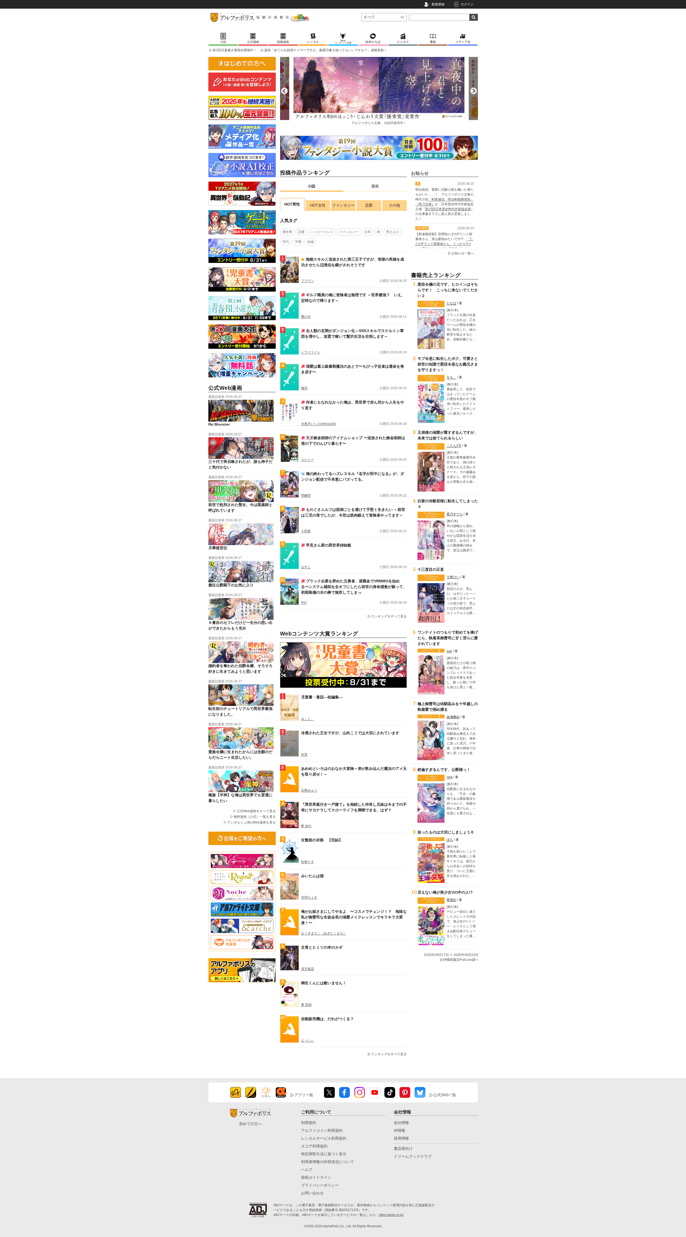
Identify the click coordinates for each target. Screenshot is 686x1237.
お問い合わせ (312, 1193)
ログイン (467, 4)
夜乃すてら (455, 514)
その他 (394, 205)
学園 (298, 242)
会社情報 (401, 1122)
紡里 (304, 754)
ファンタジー (343, 205)
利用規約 (308, 1122)
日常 (367, 232)
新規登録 (438, 4)
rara (450, 777)
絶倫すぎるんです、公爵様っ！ (444, 769)
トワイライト (310, 352)
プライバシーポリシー (320, 1185)
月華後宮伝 (217, 548)
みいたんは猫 (312, 876)
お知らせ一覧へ (462, 253)
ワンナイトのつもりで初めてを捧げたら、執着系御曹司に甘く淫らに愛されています (448, 638)
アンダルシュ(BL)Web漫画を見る (251, 822)
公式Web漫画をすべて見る (256, 811)
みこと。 (307, 719)
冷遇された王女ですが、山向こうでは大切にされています (350, 733)
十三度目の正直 (431, 569)
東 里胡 (306, 1005)
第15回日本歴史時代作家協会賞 (448, 209)
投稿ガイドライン (316, 1177)
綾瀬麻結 (453, 717)
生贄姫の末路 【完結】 (322, 840)
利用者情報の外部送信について (327, 1162)
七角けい (453, 577)
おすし (306, 567)
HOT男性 (292, 204)
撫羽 (304, 388)
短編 (310, 242)
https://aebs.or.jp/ (391, 1215)
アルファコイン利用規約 (322, 1130)
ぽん (450, 840)
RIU (304, 602)
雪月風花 (307, 969)
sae (449, 651)
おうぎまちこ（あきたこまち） (323, 933)
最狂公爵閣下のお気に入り (231, 585)
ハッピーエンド (322, 232)
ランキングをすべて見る (389, 616)
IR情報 (399, 1130)
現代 (285, 242)
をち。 (451, 377)
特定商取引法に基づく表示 (323, 1154)
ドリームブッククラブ (413, 1156)
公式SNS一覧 (444, 1095)
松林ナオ (307, 862)
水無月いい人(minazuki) (318, 424)
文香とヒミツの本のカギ (322, 947)
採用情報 (401, 1138)
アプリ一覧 (303, 1095)
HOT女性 (318, 205)
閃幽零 (306, 495)
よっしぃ (307, 1040)
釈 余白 (306, 826)
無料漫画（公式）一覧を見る (255, 817)
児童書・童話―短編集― (322, 697)
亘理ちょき (309, 897)
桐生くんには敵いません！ (323, 983)
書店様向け (403, 1148)
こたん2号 (454, 445)
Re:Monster (219, 424)
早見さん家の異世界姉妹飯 (328, 545)
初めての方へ (250, 1124)
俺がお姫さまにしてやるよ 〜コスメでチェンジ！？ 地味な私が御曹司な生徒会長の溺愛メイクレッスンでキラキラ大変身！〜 (354, 917)
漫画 (375, 186)
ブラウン (307, 281)
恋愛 (369, 205)
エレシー (307, 460)
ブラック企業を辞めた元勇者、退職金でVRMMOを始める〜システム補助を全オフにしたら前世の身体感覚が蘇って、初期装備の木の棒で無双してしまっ (354, 586)
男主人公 (392, 232)
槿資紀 (451, 900)
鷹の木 (306, 317)
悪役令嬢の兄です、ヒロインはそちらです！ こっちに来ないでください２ (448, 290)
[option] (410, 91)
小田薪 (306, 531)
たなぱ (451, 303)
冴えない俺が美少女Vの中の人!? (445, 892)
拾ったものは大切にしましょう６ (446, 832)
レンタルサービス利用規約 (323, 1138)
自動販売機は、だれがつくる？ (327, 1019)
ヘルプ (306, 1169)
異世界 (287, 232)
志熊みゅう (309, 790)
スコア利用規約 (314, 1146)
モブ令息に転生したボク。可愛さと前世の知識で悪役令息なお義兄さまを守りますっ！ (448, 364)
